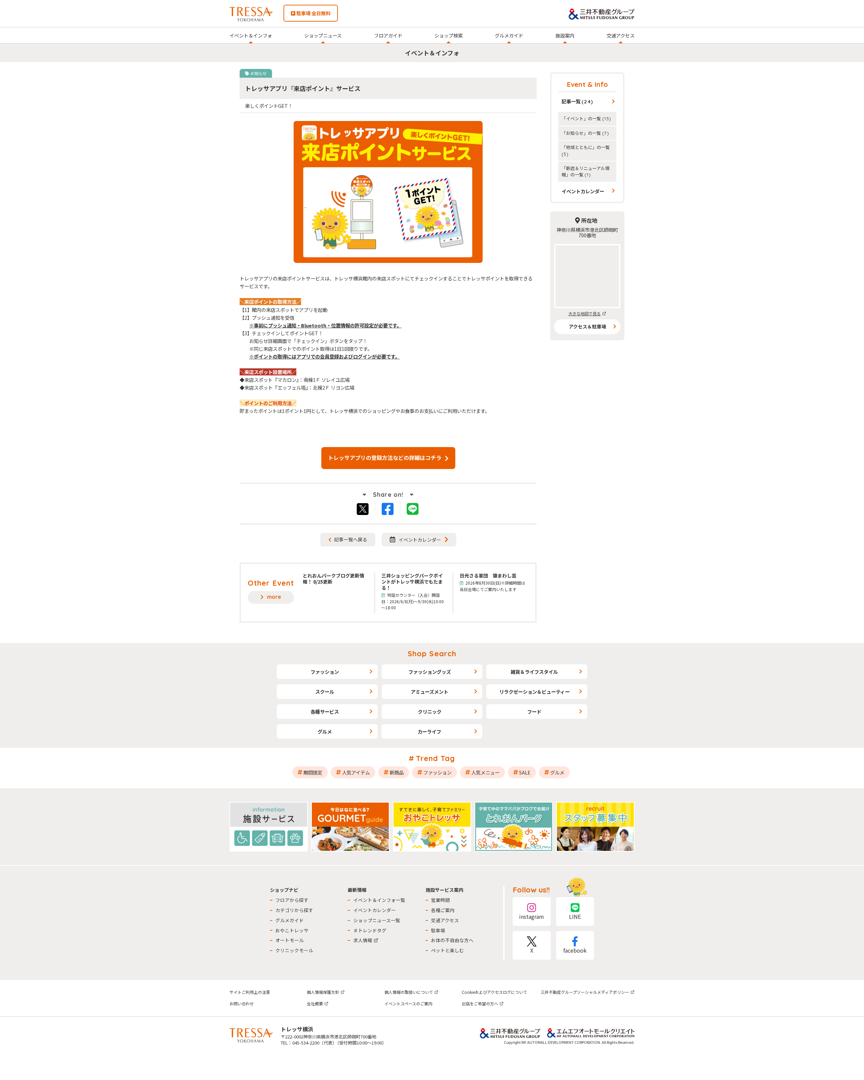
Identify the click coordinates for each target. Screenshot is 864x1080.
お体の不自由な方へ (452, 940)
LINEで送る (416, 510)
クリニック (429, 711)
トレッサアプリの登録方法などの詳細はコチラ (384, 457)
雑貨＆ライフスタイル (534, 671)
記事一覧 (577, 101)
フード (534, 711)
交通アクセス (620, 35)
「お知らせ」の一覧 (585, 133)
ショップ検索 (448, 35)
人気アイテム (356, 772)
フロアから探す (291, 900)
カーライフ (429, 731)
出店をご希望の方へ (480, 1003)
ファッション (324, 671)
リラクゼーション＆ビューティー (534, 691)
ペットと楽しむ (447, 950)
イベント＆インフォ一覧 (379, 900)
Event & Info (587, 84)
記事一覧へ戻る (350, 539)
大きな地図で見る (584, 313)
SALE (525, 772)
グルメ (325, 731)
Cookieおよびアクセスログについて (494, 992)
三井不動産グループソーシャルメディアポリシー (585, 992)
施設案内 (565, 35)
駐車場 (438, 930)
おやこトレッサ (291, 930)
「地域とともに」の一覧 (586, 150)
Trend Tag (435, 758)
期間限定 (312, 772)
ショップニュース (323, 35)
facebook (575, 950)
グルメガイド (509, 35)
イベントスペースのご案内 (408, 1003)
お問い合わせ (242, 1003)
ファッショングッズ (429, 671)
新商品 (396, 772)
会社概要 (315, 1003)
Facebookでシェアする (392, 510)
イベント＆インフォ (251, 35)
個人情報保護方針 (323, 992)
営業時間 (440, 900)
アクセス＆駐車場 (587, 326)
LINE (575, 916)
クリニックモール (294, 950)
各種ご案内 (443, 910)
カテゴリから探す (294, 910)
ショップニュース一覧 (376, 920)
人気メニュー (485, 772)
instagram (531, 916)
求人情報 (362, 940)
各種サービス (324, 711)
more (274, 596)
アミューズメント (429, 691)
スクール (324, 691)
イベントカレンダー (420, 539)
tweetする (363, 508)
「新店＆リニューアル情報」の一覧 (586, 171)
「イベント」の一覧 (586, 118)
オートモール (289, 940)
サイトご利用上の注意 (250, 992)
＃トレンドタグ (369, 930)
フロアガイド (388, 35)
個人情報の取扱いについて (408, 992)
